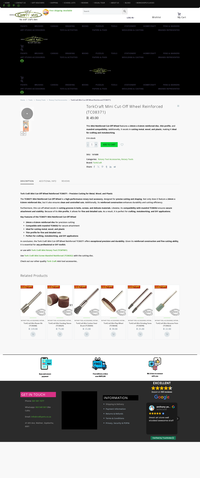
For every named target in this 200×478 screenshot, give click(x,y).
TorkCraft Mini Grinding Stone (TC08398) (140, 324)
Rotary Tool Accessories (58, 100)
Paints (23, 26)
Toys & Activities (69, 30)
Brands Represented (169, 30)
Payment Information (116, 409)
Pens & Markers (171, 26)
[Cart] (179, 14)
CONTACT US (21, 3)
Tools (114, 26)
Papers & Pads (99, 30)
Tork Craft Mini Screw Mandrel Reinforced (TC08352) (48, 255)
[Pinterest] (102, 166)
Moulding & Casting (133, 30)
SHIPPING (54, 3)
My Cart (182, 17)
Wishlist (156, 17)
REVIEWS (84, 3)
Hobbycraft (149, 26)
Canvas (54, 26)
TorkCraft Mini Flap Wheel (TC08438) (113, 324)
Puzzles (100, 26)
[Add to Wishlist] (122, 144)
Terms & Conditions (115, 418)
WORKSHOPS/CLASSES (145, 3)
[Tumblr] (106, 166)
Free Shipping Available (60, 10)
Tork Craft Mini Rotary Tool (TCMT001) (49, 250)
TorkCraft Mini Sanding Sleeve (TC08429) (59, 324)
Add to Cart (109, 144)
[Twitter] (98, 166)
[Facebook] (4, 5)
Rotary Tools (41, 100)
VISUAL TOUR (99, 3)
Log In (130, 17)
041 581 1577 (38, 401)
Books (85, 26)
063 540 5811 (41, 407)
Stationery (130, 26)
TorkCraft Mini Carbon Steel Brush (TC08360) (86, 324)
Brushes (39, 26)
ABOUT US (115, 3)
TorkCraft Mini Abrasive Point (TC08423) (167, 324)
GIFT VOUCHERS (38, 3)
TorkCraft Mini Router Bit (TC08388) (33, 324)
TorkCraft (97, 162)
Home (22, 100)
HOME (7, 3)
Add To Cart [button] (33, 334)
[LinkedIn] (111, 166)
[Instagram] (9, 5)
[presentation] (21, 133)
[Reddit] (115, 166)
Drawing (70, 26)
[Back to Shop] (178, 106)
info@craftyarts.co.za (41, 416)
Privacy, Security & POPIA (117, 423)
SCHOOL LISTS (69, 3)
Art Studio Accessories (32, 30)
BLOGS (127, 3)
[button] (22, 49)
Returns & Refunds (114, 413)
